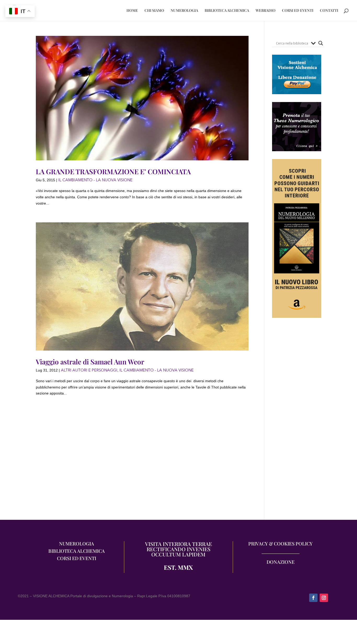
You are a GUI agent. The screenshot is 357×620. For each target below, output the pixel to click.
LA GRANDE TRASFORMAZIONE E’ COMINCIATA (113, 171)
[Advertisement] (296, 421)
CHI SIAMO (154, 11)
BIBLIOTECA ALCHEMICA (227, 11)
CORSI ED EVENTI (297, 11)
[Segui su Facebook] (313, 598)
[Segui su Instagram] (324, 598)
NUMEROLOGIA (184, 11)
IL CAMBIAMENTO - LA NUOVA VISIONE (95, 180)
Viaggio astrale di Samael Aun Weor (90, 361)
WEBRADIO (265, 11)
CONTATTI (329, 11)
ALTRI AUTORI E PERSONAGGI (89, 370)
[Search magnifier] (320, 43)
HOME (132, 11)
